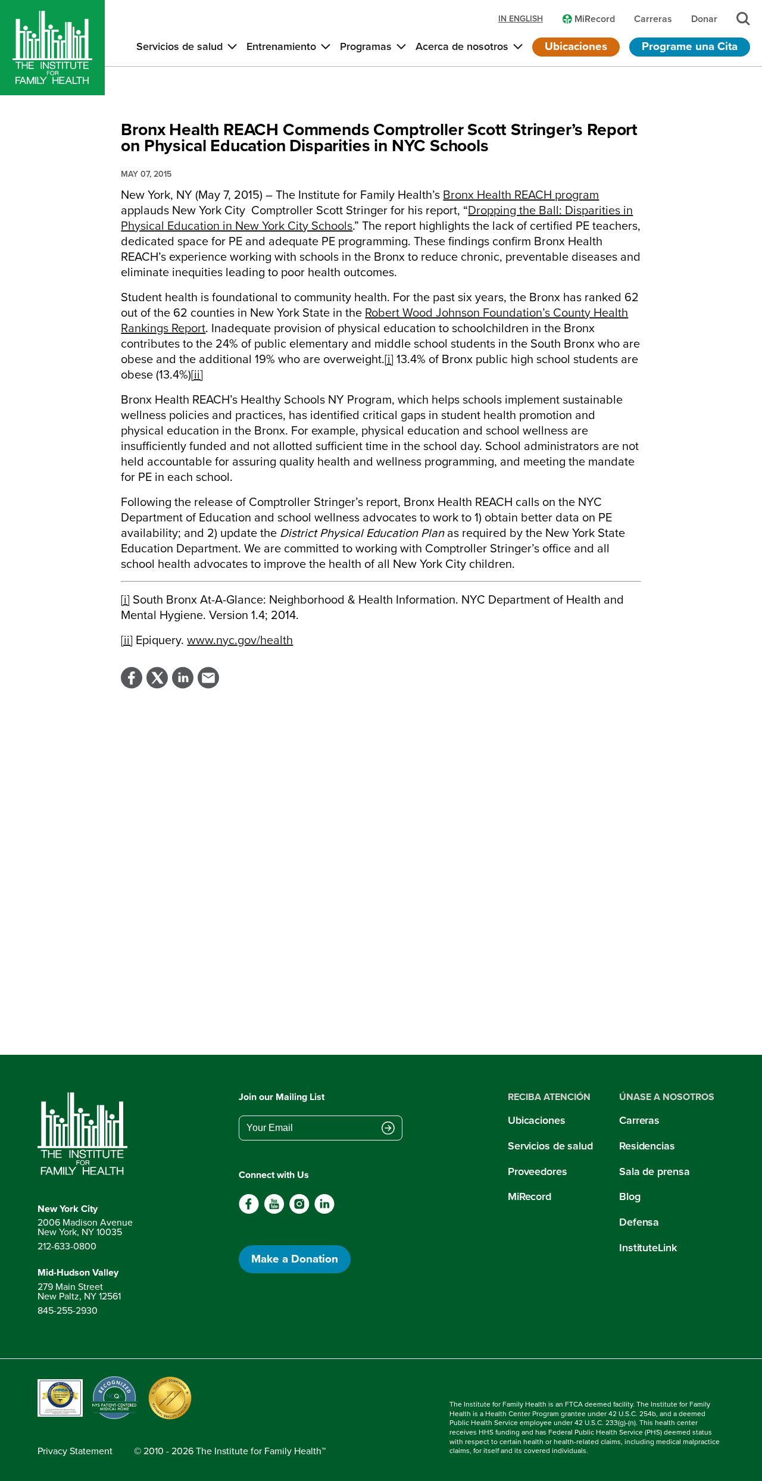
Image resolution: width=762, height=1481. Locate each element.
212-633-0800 (67, 1246)
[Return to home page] (85, 1134)
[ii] (197, 374)
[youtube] (274, 1211)
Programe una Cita (690, 46)
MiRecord (529, 1196)
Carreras (639, 1120)
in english (520, 19)
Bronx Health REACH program (521, 195)
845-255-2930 (68, 1310)
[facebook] (249, 1211)
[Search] (743, 19)
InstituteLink (648, 1247)
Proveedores (537, 1171)
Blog (630, 1196)
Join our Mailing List (281, 1096)
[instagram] (299, 1211)
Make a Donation (294, 1258)
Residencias (647, 1146)
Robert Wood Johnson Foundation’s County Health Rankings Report (374, 320)
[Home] (52, 47)
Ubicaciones (576, 46)
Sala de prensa (654, 1171)
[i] (389, 359)
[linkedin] (324, 1211)
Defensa (639, 1222)
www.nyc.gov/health (240, 640)
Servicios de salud (550, 1146)
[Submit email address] (388, 1129)
